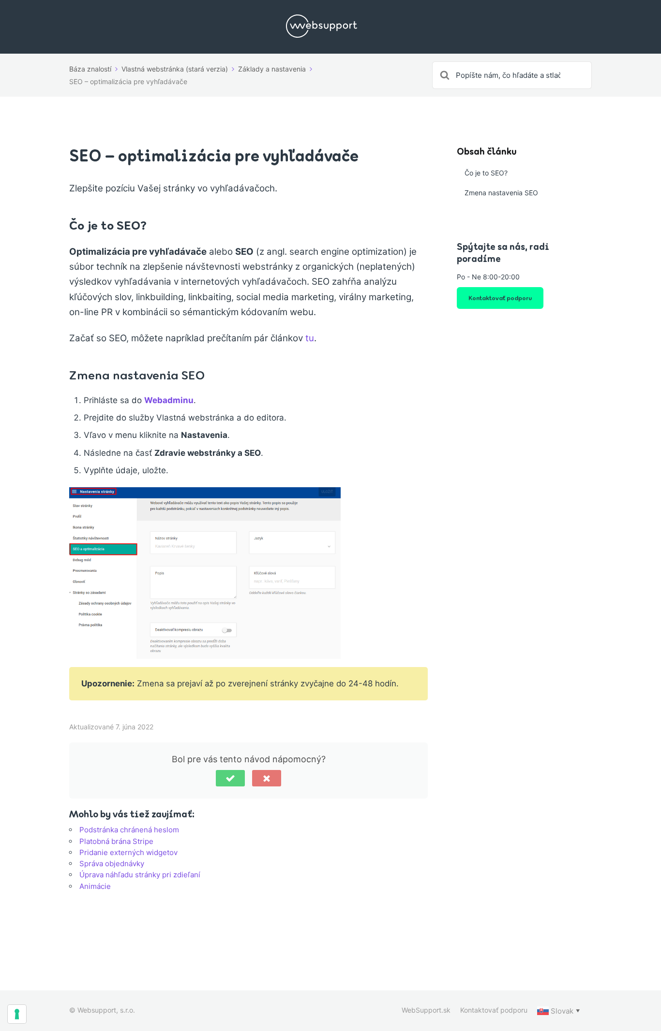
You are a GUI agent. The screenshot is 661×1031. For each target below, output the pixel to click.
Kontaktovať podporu (500, 298)
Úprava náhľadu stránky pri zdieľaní (139, 874)
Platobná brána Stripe (116, 841)
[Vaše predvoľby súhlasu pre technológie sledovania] (17, 1014)
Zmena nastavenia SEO (501, 193)
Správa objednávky (111, 863)
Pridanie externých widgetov (128, 852)
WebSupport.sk (426, 1010)
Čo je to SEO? (486, 173)
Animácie (95, 886)
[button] (230, 778)
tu (309, 338)
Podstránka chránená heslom (129, 829)
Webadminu (169, 400)
